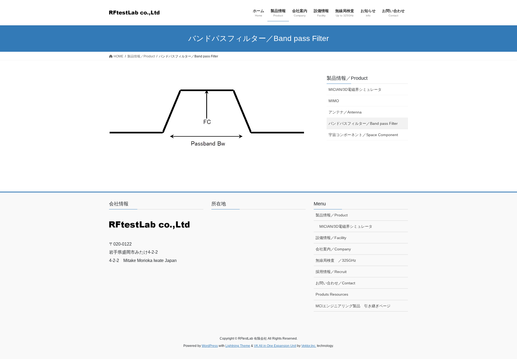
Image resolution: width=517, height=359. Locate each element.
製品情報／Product (347, 78)
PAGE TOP (500, 343)
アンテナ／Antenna (345, 112)
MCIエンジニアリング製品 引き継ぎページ (353, 306)
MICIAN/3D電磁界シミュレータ (355, 89)
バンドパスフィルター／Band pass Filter (363, 123)
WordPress (210, 346)
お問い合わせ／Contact (335, 283)
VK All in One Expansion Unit (275, 346)
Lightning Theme (237, 346)
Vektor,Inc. (308, 346)
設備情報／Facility (331, 238)
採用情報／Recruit (331, 272)
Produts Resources (332, 294)
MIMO (334, 101)
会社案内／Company (333, 249)
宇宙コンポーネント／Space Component (363, 135)
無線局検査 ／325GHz (336, 260)
